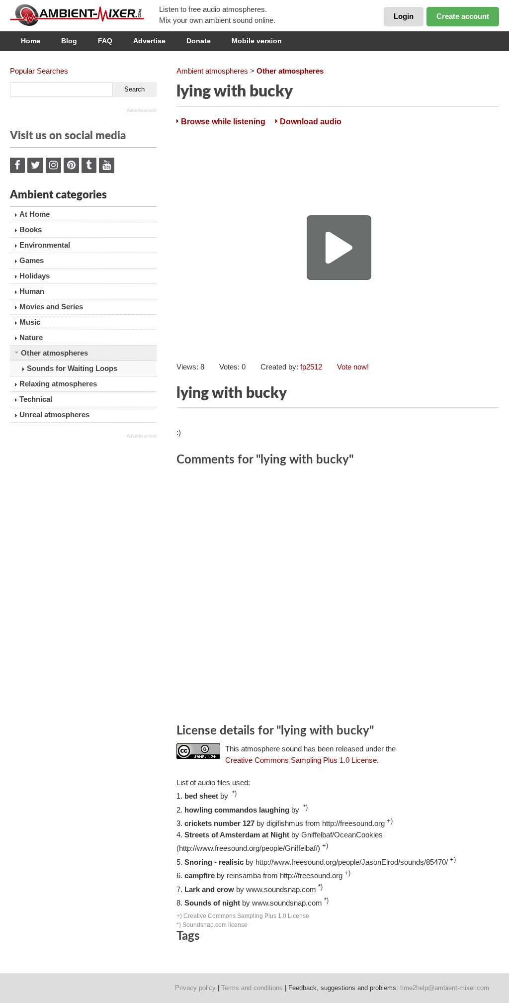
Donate (198, 41)
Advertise (149, 41)
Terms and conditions (252, 988)
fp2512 (311, 367)
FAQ (105, 41)
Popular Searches (39, 71)
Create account (462, 16)
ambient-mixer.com (84, 15)
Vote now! (353, 367)
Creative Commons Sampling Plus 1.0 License (301, 760)
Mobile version (257, 41)
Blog (69, 41)
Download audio (310, 121)
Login (404, 16)
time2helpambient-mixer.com (444, 988)
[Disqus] (337, 596)
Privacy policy (195, 988)
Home (30, 41)
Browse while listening (223, 121)
